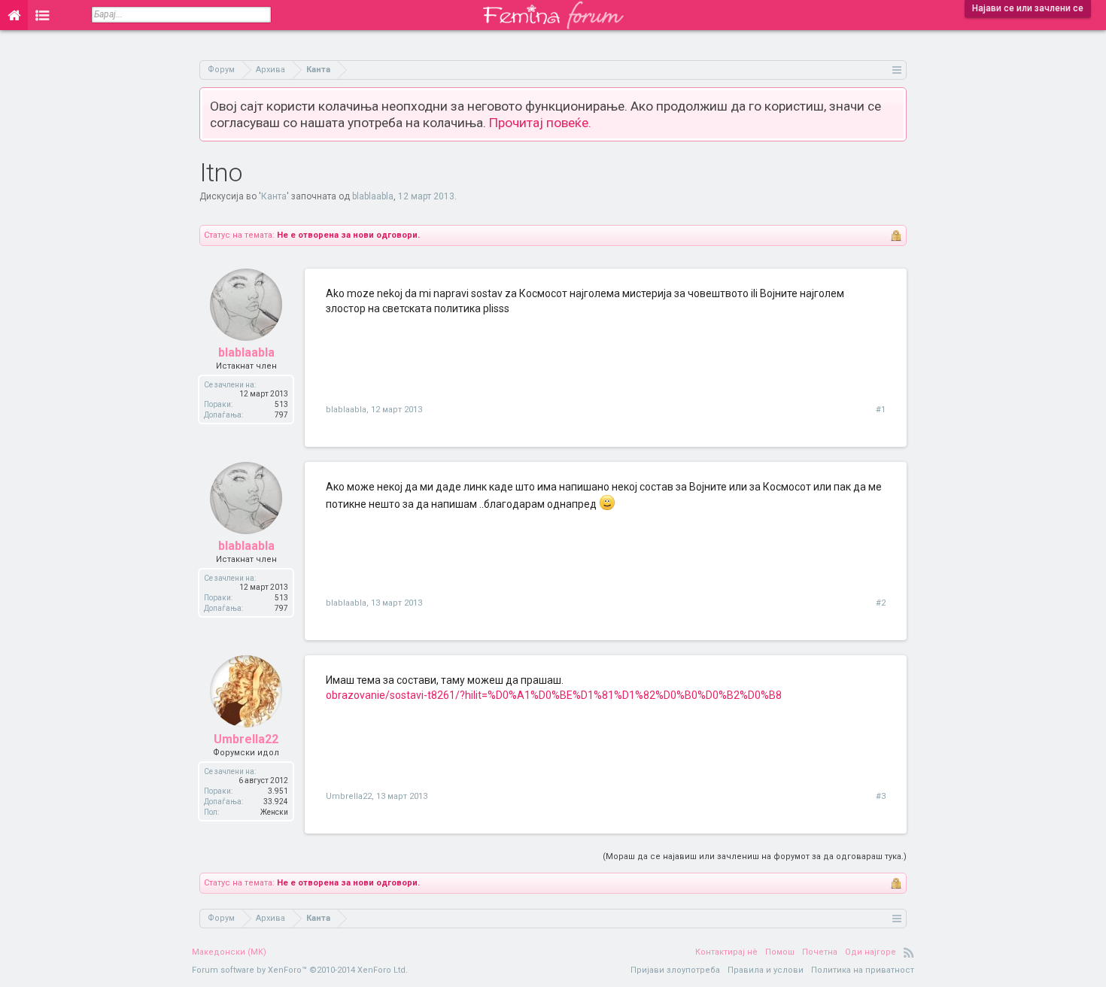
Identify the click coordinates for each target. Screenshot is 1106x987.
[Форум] (42, 15)
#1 (881, 410)
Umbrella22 (246, 739)
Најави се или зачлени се (1027, 8)
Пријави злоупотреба (675, 970)
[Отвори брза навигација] (897, 69)
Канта (274, 196)
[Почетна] (14, 15)
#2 (881, 603)
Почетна (819, 952)
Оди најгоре (870, 952)
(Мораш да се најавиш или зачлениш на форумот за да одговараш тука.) (755, 856)
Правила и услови (766, 970)
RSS (909, 952)
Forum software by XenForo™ (300, 970)
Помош (780, 952)
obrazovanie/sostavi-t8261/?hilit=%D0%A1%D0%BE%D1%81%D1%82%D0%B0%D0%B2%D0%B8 (554, 695)
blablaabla (372, 196)
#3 (881, 796)
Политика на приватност (862, 970)
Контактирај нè (726, 952)
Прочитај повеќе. (540, 122)
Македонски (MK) (229, 952)
